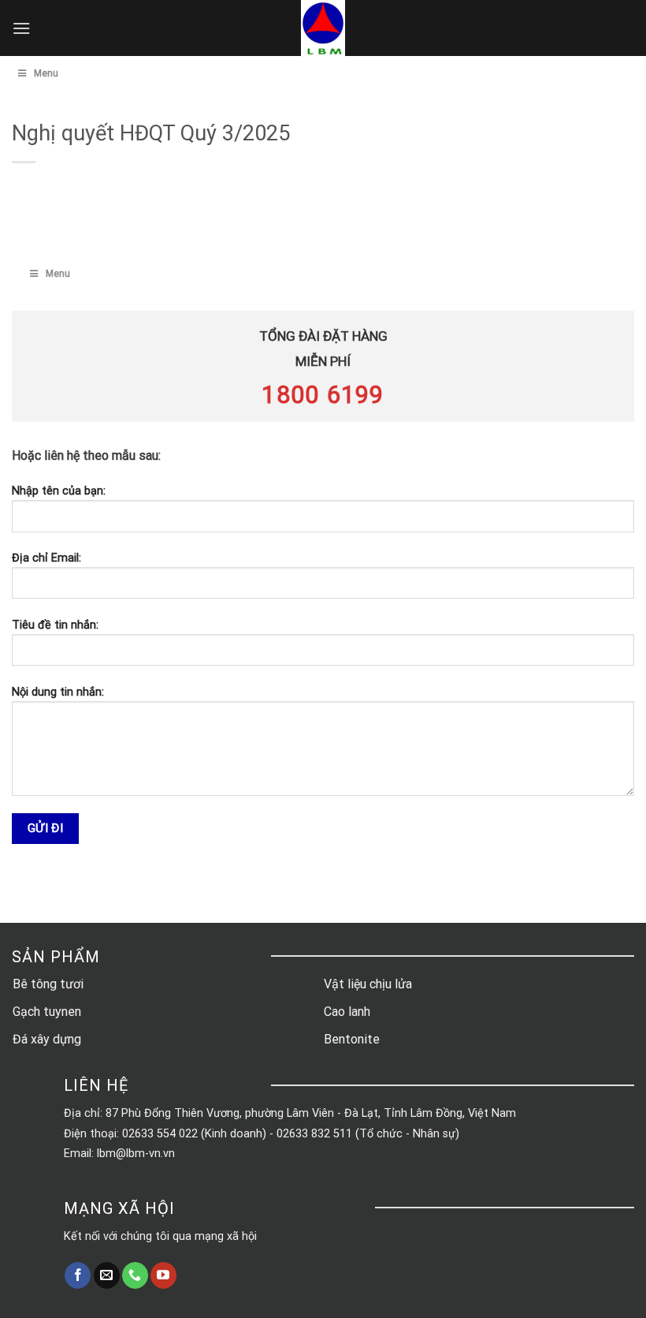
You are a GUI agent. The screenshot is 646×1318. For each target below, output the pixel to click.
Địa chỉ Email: (46, 558)
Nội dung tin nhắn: (58, 692)
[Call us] (135, 1275)
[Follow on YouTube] (163, 1275)
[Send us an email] (107, 1275)
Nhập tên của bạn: (59, 491)
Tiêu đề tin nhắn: (55, 625)
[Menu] (21, 28)
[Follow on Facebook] (78, 1275)
